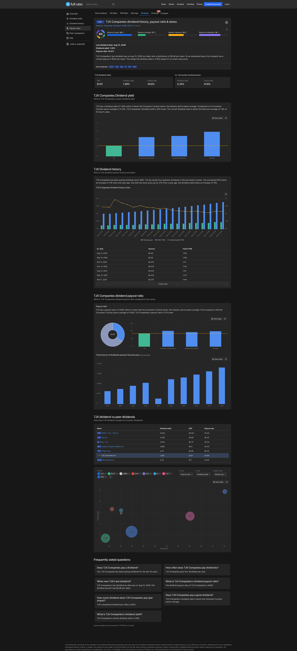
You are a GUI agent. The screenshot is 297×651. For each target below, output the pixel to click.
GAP (117, 67)
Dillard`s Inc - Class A (107, 433)
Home (163, 4)
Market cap (219, 474)
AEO (121, 67)
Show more (163, 284)
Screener (180, 4)
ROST (111, 67)
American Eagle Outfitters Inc (110, 446)
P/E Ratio (113, 13)
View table (218, 118)
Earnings (134, 13)
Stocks (171, 4)
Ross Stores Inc (106, 460)
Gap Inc (102, 437)
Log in (227, 4)
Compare (164, 13)
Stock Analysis (101, 13)
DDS (134, 67)
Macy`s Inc (102, 442)
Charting (190, 4)
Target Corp (104, 451)
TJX (99, 22)
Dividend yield (202, 474)
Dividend (144, 13)
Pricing (199, 4)
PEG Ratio (124, 13)
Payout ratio (185, 474)
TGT (129, 67)
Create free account (213, 4)
